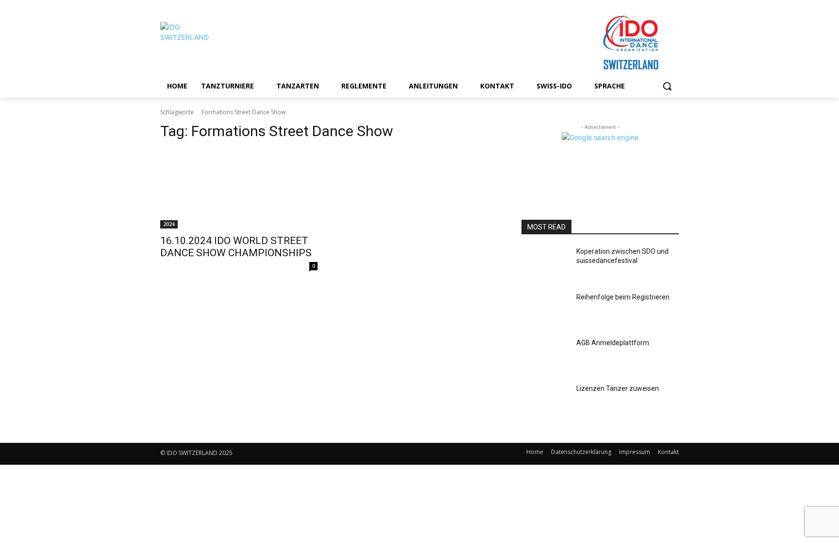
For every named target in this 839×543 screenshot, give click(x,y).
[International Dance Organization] (238, 42)
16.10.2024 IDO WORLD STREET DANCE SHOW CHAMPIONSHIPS (236, 247)
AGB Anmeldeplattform (612, 343)
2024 (169, 224)
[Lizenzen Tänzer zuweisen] (545, 400)
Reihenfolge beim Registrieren (623, 297)
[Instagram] (371, 453)
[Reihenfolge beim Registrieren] (545, 309)
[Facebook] (349, 453)
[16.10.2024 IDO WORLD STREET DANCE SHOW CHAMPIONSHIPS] (239, 189)
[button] (667, 86)
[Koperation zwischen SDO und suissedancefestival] (545, 263)
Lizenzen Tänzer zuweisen (617, 388)
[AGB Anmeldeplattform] (545, 354)
